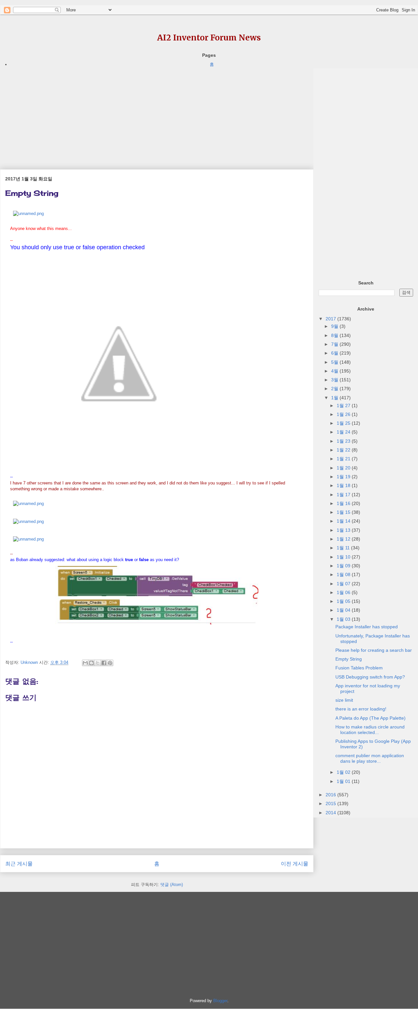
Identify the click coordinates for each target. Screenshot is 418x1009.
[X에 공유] (97, 663)
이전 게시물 (294, 863)
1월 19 (344, 476)
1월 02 (344, 772)
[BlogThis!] (91, 663)
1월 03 (344, 619)
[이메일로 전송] (85, 663)
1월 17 (344, 494)
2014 (331, 812)
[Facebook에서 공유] (104, 663)
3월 (335, 379)
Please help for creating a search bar (373, 650)
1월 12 (344, 539)
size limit (344, 700)
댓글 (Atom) (171, 884)
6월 (335, 353)
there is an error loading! (360, 708)
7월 (335, 344)
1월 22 (344, 449)
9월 (335, 326)
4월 (335, 371)
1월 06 (344, 592)
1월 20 (344, 467)
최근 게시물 (19, 863)
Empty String (348, 659)
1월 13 (344, 530)
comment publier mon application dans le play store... (369, 758)
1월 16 (344, 503)
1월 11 (344, 547)
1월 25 (344, 423)
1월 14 (344, 521)
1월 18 (344, 485)
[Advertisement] (157, 114)
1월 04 (344, 610)
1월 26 (344, 414)
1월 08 (344, 574)
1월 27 (344, 405)
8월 (335, 335)
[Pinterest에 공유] (110, 663)
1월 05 (344, 601)
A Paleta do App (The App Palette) (370, 718)
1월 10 (344, 556)
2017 (331, 318)
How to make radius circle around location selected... (370, 729)
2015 (331, 803)
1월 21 (344, 458)
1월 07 (344, 583)
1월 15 (344, 512)
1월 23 (344, 441)
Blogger (220, 1000)
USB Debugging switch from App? (370, 677)
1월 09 (344, 565)
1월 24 (344, 432)
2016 (331, 794)
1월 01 (344, 781)
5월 (335, 362)
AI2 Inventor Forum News (209, 38)
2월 (335, 388)
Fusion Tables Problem (359, 667)
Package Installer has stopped (366, 626)
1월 (335, 397)
